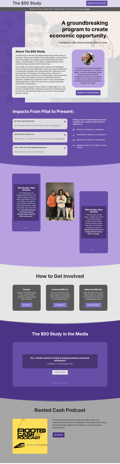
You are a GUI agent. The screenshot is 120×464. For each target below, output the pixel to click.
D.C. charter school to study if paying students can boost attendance (60, 359)
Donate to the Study (97, 3)
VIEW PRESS (60, 372)
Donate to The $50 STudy (88, 93)
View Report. (56, 125)
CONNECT (60, 305)
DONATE (26, 305)
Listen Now (58, 435)
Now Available (84, 9)
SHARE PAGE (93, 305)
